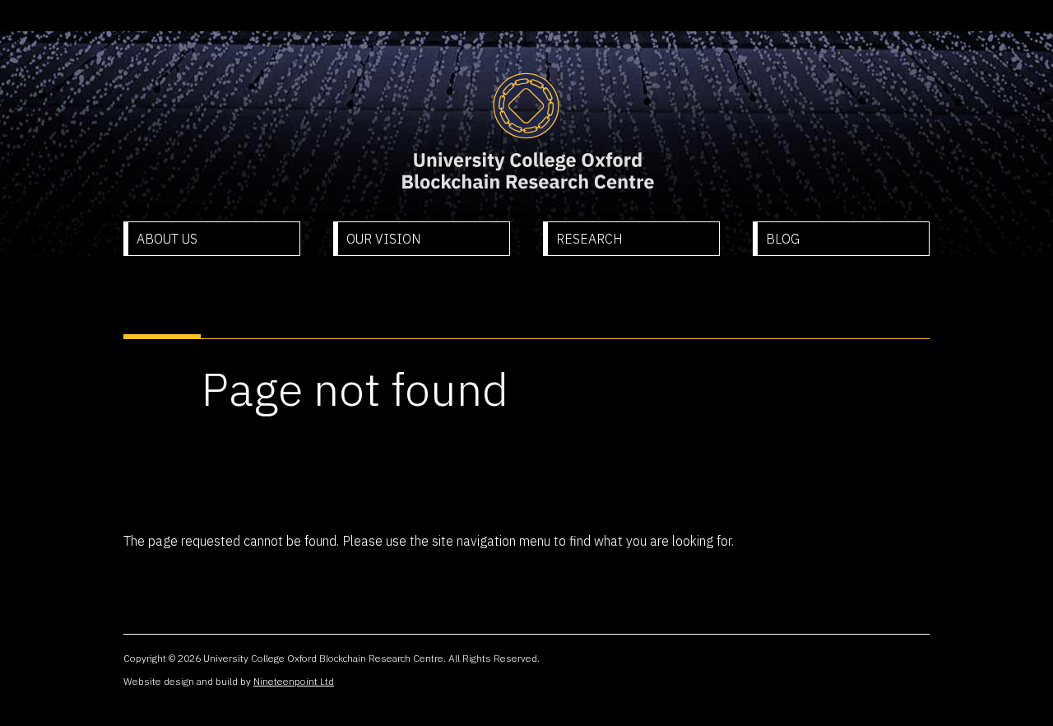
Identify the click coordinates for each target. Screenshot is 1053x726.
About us (167, 238)
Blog (783, 238)
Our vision (383, 238)
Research (589, 238)
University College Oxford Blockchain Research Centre (526, 131)
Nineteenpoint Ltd (293, 681)
